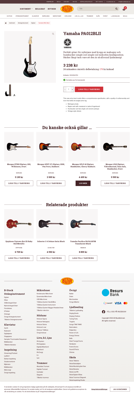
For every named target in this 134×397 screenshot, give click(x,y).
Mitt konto (99, 1)
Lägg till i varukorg (89, 89)
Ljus (38, 358)
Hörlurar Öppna (42, 319)
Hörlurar (67, 16)
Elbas (6, 300)
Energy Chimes (74, 335)
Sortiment (25, 9)
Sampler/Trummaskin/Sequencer (15, 339)
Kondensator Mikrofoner (45, 293)
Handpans (72, 344)
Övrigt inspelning (9, 372)
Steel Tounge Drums (76, 341)
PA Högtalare (41, 344)
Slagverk (40, 375)
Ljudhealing (115, 16)
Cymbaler (40, 372)
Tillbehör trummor (43, 377)
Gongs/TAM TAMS (75, 324)
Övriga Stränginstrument (12, 317)
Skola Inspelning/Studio (77, 380)
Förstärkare (8, 308)
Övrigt (105, 16)
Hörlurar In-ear (41, 327)
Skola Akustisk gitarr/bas (77, 366)
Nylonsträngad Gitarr (11, 306)
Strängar (7, 314)
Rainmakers (73, 327)
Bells (70, 338)
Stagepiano (8, 336)
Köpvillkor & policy (86, 1)
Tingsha (72, 321)
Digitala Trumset (42, 369)
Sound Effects (74, 349)
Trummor (90, 16)
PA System (40, 341)
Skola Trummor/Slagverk (77, 377)
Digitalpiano (8, 333)
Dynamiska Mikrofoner (44, 296)
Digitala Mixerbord (43, 347)
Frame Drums (73, 347)
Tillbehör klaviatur (10, 345)
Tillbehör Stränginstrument (13, 319)
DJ (38, 355)
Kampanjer (49, 1)
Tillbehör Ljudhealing (76, 310)
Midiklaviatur (8, 342)
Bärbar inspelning (10, 359)
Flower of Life (73, 333)
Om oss (75, 1)
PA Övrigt (40, 352)
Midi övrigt (7, 370)
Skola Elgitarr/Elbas (75, 374)
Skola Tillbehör (74, 361)
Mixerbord (40, 349)
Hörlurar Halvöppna (43, 321)
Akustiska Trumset (43, 366)
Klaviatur (35, 16)
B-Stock (9, 16)
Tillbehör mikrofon (43, 310)
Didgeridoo (72, 330)
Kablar (71, 293)
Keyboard (7, 331)
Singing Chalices (74, 316)
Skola (58, 1)
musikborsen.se (110, 1)
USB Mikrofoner (42, 299)
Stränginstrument (22, 16)
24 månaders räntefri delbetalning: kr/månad (88, 69)
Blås (98, 16)
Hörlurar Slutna (42, 324)
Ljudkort (7, 356)
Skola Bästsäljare (75, 363)
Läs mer (83, 183)
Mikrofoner (57, 16)
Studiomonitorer (9, 361)
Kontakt (66, 1)
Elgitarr (33, 23)
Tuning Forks (73, 319)
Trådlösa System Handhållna (46, 302)
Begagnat (40, 9)
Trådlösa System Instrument (46, 305)
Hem (5, 23)
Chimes (71, 352)
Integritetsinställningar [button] (99, 389)
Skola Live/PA (73, 372)
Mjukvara (7, 364)
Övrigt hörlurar (41, 333)
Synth (6, 328)
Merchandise (73, 299)
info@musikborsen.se (124, 1)
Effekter (7, 311)
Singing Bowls (74, 313)
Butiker (52, 9)
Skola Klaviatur (74, 369)
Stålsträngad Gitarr (10, 303)
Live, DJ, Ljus (79, 16)
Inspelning (46, 16)
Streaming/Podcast (10, 353)
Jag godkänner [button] (120, 389)
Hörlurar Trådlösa (42, 330)
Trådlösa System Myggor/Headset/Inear (50, 307)
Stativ (71, 296)
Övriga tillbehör (74, 302)
